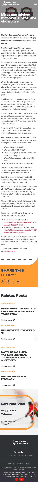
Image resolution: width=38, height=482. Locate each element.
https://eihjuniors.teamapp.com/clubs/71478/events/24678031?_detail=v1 (20, 223)
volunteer (7, 414)
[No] (36, 476)
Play (3, 410)
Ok (16, 479)
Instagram (20, 463)
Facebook (11, 463)
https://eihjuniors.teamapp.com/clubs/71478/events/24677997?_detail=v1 (20, 231)
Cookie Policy (23, 456)
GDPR (30, 456)
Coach (12, 410)
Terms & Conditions (11, 456)
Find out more (6, 320)
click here (10, 251)
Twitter (28, 463)
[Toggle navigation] (35, 4)
